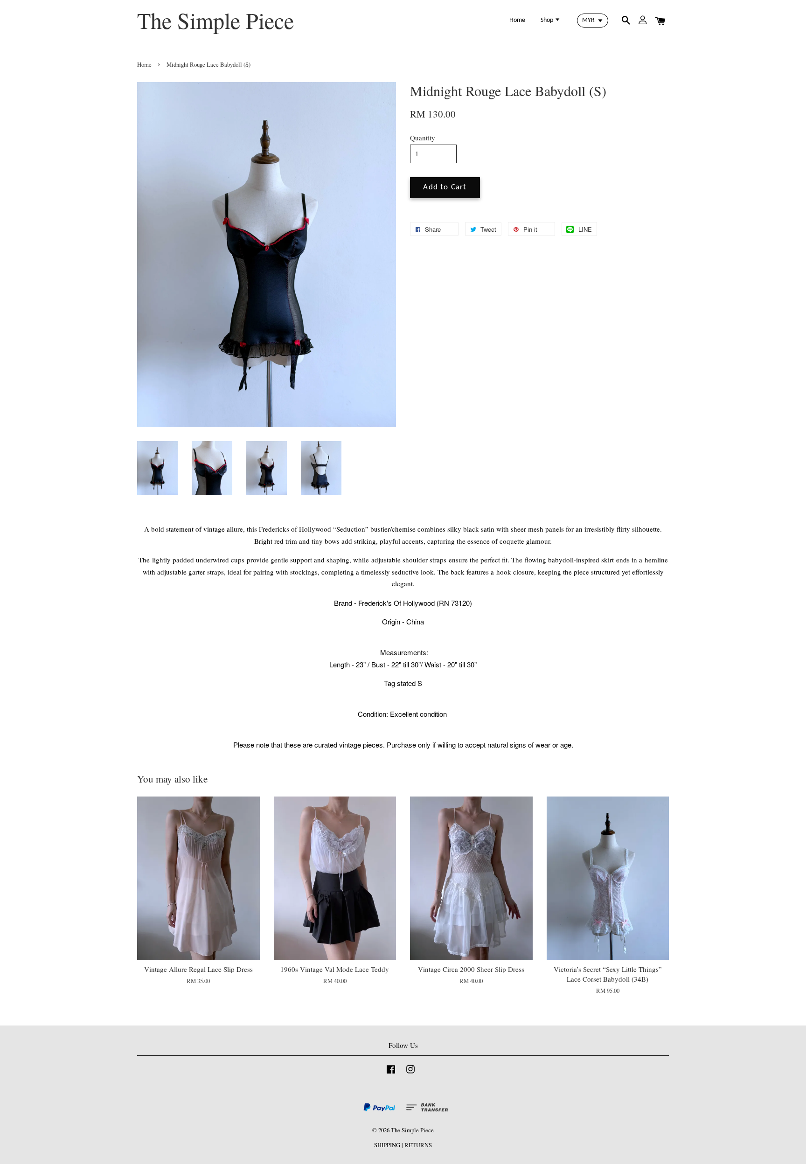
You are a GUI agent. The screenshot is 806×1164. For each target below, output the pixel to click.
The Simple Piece (215, 20)
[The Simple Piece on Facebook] (390, 1074)
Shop (548, 20)
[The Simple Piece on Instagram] (410, 1074)
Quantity (422, 137)
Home (517, 20)
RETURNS (418, 1145)
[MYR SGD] (592, 21)
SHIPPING (387, 1145)
